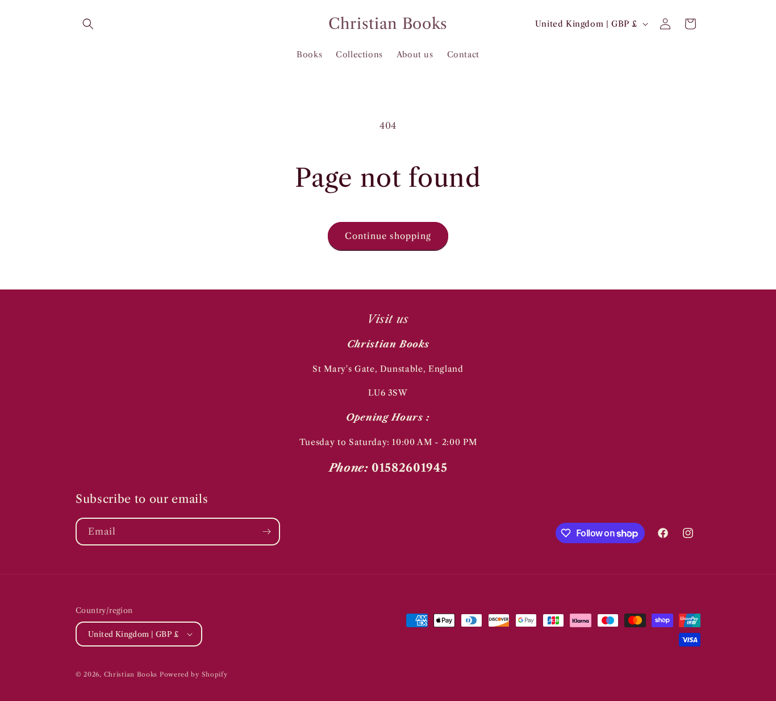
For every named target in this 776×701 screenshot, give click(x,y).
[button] (88, 23)
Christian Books (132, 674)
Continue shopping (388, 235)
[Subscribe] (266, 531)
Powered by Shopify (194, 674)
